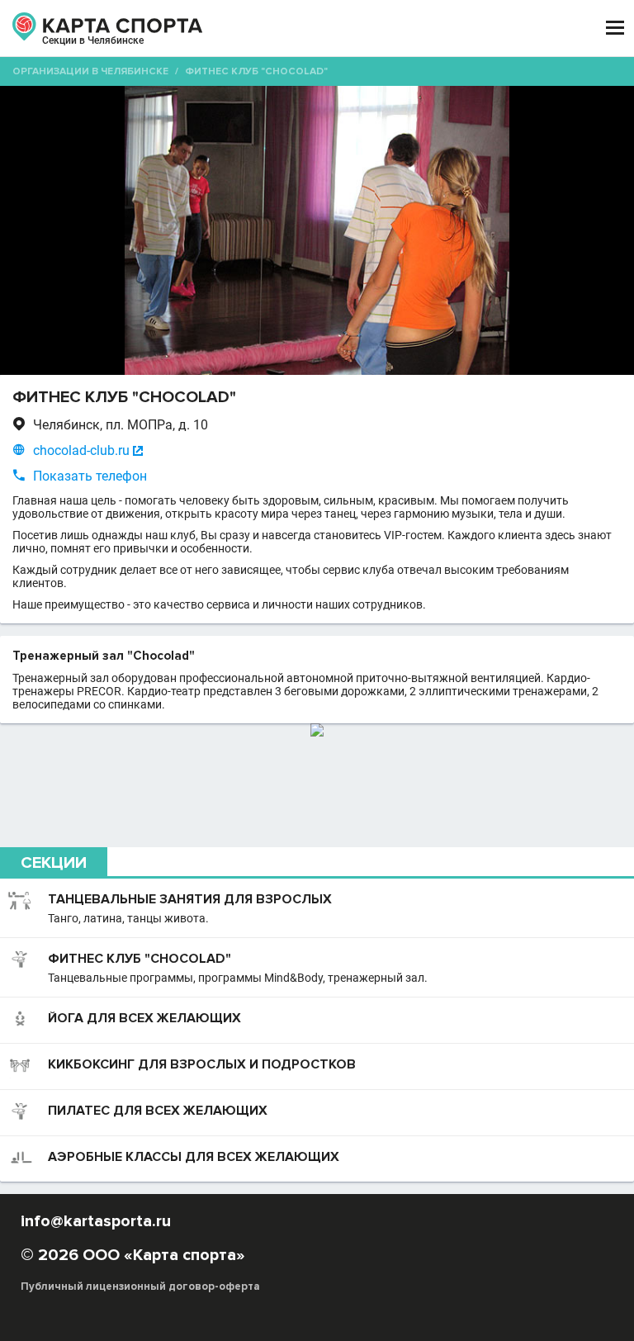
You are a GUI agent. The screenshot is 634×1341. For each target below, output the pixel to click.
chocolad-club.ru (81, 450)
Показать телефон (90, 476)
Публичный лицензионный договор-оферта (140, 1286)
